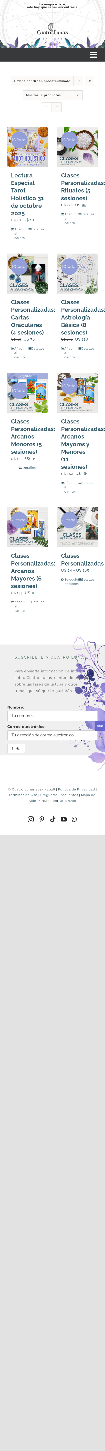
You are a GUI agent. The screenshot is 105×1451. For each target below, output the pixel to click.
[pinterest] (42, 819)
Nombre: (15, 707)
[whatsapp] (74, 819)
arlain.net (68, 801)
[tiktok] (53, 819)
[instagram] (31, 819)
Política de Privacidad (76, 789)
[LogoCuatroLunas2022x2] (52, 22)
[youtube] (64, 819)
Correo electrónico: (26, 727)
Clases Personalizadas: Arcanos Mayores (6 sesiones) (33, 571)
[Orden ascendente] (89, 81)
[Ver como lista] (56, 107)
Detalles (37, 229)
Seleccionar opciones (70, 582)
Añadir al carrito (19, 234)
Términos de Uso (23, 795)
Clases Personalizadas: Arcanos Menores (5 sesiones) (33, 436)
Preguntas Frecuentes (59, 795)
